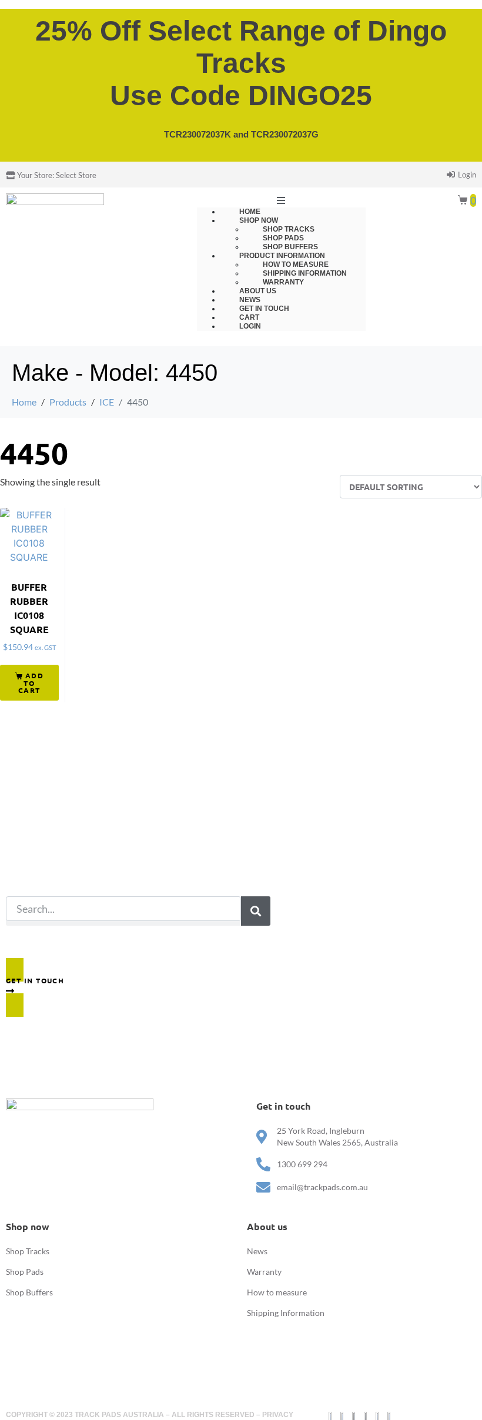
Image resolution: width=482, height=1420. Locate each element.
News (257, 1251)
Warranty (264, 1272)
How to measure (277, 1292)
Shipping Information (285, 1313)
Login (250, 326)
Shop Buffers (29, 1292)
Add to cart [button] (30, 683)
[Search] (255, 911)
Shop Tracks (27, 1251)
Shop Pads (24, 1272)
